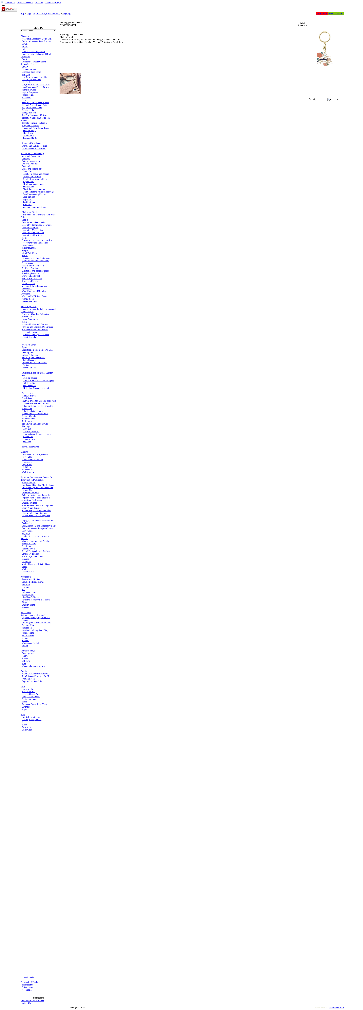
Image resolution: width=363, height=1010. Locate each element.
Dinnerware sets (29, 69)
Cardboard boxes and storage (36, 174)
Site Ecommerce (336, 1007)
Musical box (28, 186)
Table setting (27, 985)
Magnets (25, 250)
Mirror (25, 255)
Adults (24, 671)
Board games (27, 653)
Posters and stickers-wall (33, 265)
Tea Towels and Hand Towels (35, 424)
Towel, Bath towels (30, 447)
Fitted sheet (27, 398)
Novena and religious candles (36, 334)
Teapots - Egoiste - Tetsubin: (34, 123)
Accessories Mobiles (31, 579)
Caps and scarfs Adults (32, 681)
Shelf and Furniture (30, 268)
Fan (23, 589)
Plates (24, 100)
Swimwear (26, 727)
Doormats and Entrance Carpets (37, 434)
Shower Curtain (29, 416)
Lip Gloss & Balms (30, 597)
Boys (23, 714)
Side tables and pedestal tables (35, 271)
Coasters (25, 59)
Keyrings (66, 13)
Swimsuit (26, 707)
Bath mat (27, 429)
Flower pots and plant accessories (37, 240)
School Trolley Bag (30, 554)
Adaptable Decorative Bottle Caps (37, 39)
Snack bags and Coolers (32, 556)
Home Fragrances (28, 306)
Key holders (28, 181)
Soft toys (26, 661)
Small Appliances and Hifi (33, 273)
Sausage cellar (28, 110)
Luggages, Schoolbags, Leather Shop (43, 13)
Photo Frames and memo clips (35, 260)
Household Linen (28, 345)
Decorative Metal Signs (32, 230)
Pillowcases (27, 408)
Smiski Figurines (29, 503)
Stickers (25, 640)
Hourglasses (27, 245)
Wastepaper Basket (30, 643)
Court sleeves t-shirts (31, 717)
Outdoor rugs (29, 439)
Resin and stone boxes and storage (38, 192)
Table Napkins (28, 418)
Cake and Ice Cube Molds (33, 51)
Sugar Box (27, 199)
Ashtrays (26, 158)
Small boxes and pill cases (34, 194)
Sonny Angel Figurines (32, 508)
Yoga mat (27, 441)
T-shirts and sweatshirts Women (36, 673)
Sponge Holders (29, 112)
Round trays (28, 135)
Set (23, 722)
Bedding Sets (28, 352)
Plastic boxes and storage (34, 189)
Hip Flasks (26, 82)
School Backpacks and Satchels (36, 551)
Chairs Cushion (29, 360)
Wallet (24, 566)
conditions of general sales (32, 1000)
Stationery (26, 638)
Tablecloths (27, 421)
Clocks (25, 220)
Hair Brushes (27, 594)
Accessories (26, 577)
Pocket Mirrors (28, 548)
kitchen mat (28, 436)
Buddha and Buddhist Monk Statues (38, 485)
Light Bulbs (27, 464)
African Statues (28, 482)
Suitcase (25, 559)
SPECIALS (321, 13)
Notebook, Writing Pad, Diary (35, 630)
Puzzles (25, 658)
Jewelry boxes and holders (35, 179)
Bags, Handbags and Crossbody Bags (39, 526)
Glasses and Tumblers (31, 79)
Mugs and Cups (29, 90)
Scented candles (30, 337)
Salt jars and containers (32, 107)
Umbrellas (26, 561)
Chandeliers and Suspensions (35, 454)
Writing (25, 645)
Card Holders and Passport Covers (37, 528)
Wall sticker (27, 288)
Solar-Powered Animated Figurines (37, 505)
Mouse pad (27, 628)
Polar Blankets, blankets (32, 411)
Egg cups (26, 74)
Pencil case (27, 546)
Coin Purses (27, 531)
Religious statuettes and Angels (35, 495)
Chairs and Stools (29, 212)
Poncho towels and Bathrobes (35, 413)
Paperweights (28, 633)
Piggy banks (27, 263)
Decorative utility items (32, 235)
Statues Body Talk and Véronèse (36, 510)
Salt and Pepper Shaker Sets (34, 105)
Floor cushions (29, 385)
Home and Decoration (30, 156)
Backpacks (26, 523)
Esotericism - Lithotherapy (32, 153)
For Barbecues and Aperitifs (34, 77)
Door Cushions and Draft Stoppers (38, 380)
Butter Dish (27, 49)
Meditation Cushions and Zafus (37, 388)
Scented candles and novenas (35, 329)
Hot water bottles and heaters (35, 243)
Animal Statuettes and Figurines (36, 515)
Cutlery (25, 67)
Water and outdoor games (33, 666)
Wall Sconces (28, 472)
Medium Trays (29, 130)
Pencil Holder (28, 635)
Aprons (25, 347)
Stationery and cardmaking (33, 615)
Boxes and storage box (32, 169)
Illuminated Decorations (32, 459)
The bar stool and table (32, 278)
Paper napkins (28, 95)
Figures (25, 656)
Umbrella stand (28, 283)
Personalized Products (30, 982)
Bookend (26, 166)
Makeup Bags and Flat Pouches (36, 541)
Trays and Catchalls (30, 125)
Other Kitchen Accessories (34, 148)
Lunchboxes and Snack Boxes (35, 87)
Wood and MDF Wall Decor (34, 296)
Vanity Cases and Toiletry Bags (36, 564)
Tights (24, 709)
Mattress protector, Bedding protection (39, 401)
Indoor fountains (29, 248)
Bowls (25, 44)
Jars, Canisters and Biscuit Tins (35, 84)
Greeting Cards (28, 625)
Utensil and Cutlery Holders (34, 146)
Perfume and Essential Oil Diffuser (37, 327)
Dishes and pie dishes (31, 72)
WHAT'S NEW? (335, 13)
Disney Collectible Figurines (34, 513)
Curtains (26, 365)
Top (22, 13)
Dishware (25, 36)
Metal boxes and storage (34, 184)
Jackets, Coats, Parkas (31, 694)
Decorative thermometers (33, 232)
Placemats (26, 97)
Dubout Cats (27, 490)
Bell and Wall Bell (30, 163)
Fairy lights (27, 457)
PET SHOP (26, 612)
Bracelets (26, 584)
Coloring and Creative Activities (36, 622)
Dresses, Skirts (28, 689)
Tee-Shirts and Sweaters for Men (36, 676)
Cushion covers (30, 378)
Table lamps (27, 469)
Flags (24, 237)
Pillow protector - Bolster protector (37, 406)
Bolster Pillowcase (30, 355)
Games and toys (28, 650)
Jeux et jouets (28, 977)
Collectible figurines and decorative (37, 487)
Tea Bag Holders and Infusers (35, 115)
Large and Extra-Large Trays (36, 128)
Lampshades (27, 462)
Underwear (27, 730)
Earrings (25, 587)
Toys (24, 663)
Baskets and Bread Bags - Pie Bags (37, 350)
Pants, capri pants (29, 699)
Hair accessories (29, 592)
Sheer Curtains (29, 367)
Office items (27, 987)
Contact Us (26, 1003)
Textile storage (29, 202)
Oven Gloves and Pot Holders (35, 403)
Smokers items (28, 605)
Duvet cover (27, 393)
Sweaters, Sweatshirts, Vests (34, 704)
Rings (24, 602)
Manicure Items (29, 543)
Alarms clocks (28, 299)
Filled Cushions (30, 383)
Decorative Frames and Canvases (36, 225)
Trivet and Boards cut (31, 143)
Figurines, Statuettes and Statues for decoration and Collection (36, 478)
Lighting (24, 452)
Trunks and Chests (30, 281)
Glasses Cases (28, 571)
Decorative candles (31, 332)
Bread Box (28, 171)
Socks (24, 701)
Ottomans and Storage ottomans (36, 258)
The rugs (26, 426)
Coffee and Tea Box (32, 176)
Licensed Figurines (30, 492)
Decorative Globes (30, 227)
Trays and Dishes (30, 138)
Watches (25, 607)
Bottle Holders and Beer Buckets (36, 41)
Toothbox (27, 204)
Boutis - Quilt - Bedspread (33, 357)
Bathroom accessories (31, 161)
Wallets (25, 569)
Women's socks (28, 679)
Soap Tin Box (29, 197)
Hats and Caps (28, 691)
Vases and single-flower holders (36, 286)
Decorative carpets (31, 431)
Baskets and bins (29, 301)
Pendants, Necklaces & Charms (36, 599)
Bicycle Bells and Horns (33, 582)
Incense (25, 322)
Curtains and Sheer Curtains (34, 362)
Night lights (27, 467)
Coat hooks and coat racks (33, 222)
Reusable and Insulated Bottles (35, 102)
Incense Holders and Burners (35, 324)
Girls (23, 686)
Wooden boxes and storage (35, 207)
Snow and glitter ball (31, 276)
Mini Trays (28, 133)
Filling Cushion (29, 396)
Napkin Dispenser (30, 92)
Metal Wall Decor (30, 253)
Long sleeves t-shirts (31, 696)
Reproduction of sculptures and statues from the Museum (35, 499)
